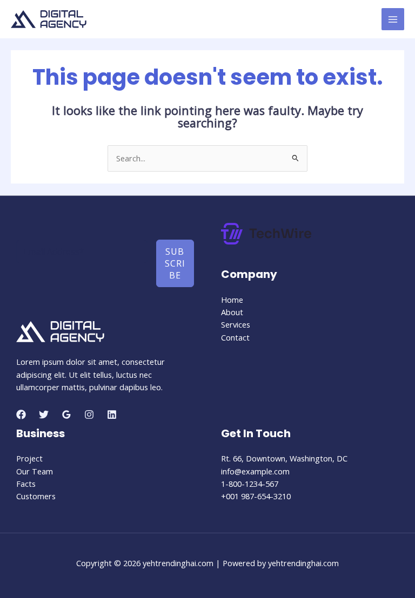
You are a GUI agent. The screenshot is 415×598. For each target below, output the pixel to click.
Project (29, 458)
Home (232, 299)
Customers (36, 496)
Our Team (34, 471)
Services (235, 324)
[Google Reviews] (66, 414)
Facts (26, 483)
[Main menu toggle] (392, 19)
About (232, 312)
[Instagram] (89, 414)
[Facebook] (21, 414)
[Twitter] (44, 414)
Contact (235, 337)
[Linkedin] (112, 414)
